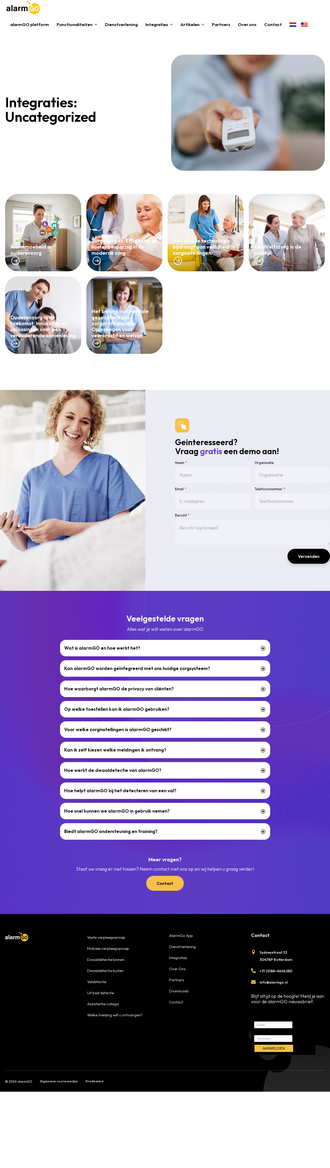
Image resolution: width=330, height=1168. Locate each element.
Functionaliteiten (75, 24)
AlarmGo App (181, 935)
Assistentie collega (103, 1003)
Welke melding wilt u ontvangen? (114, 1014)
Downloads (179, 991)
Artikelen (190, 24)
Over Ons (177, 968)
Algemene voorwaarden (59, 1081)
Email (180, 489)
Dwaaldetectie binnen (105, 959)
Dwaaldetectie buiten (105, 970)
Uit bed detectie (100, 992)
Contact (273, 24)
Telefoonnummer (269, 489)
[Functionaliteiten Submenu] (97, 24)
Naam (181, 462)
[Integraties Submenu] (172, 24)
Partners (221, 24)
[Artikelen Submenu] (204, 24)
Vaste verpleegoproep (106, 937)
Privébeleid (94, 1081)
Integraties (156, 24)
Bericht (182, 515)
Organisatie (264, 462)
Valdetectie (96, 981)
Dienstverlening (121, 24)
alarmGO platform (29, 24)
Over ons (247, 24)
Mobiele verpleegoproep (108, 948)
